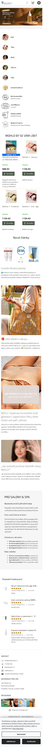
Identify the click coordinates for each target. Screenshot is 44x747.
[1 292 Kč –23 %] (11, 147)
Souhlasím (31, 741)
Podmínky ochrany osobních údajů (12, 689)
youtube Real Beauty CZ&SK (14, 674)
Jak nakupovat (6, 683)
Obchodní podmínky (8, 686)
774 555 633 (8, 664)
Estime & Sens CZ (14, 716)
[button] (3, 17)
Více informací (18, 728)
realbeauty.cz (9, 671)
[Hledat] (27, 3)
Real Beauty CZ (10, 667)
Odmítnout (10, 741)
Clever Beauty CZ (27, 716)
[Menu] (39, 3)
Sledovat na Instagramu (20, 710)
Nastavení (21, 734)
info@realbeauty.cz (11, 661)
